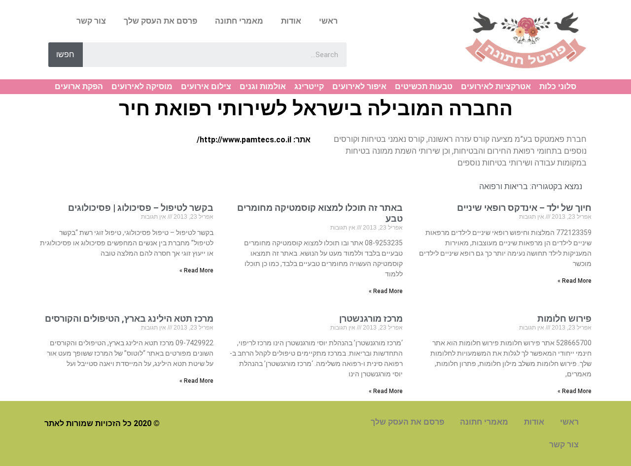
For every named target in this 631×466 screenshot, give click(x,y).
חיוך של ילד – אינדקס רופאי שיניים (524, 207)
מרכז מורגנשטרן (371, 318)
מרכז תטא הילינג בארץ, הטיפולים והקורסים (129, 318)
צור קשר (91, 21)
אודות (291, 21)
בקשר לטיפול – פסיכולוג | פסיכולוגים (140, 207)
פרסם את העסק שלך (160, 21)
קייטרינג (309, 86)
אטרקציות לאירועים (496, 86)
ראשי (328, 21)
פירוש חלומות (564, 318)
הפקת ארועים (79, 86)
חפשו (65, 54)
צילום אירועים (206, 86)
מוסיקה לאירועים (142, 86)
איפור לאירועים (359, 86)
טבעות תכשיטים (424, 86)
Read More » (575, 280)
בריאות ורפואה (503, 186)
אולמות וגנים (263, 86)
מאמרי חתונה (239, 21)
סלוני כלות (557, 86)
